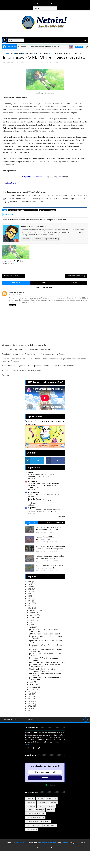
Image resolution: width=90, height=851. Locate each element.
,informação (43, 62)
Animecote (68, 46)
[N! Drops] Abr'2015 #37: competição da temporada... (45, 679)
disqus (44, 283)
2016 (30, 606)
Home (5, 53)
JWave (30, 473)
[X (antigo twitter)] (47, 2)
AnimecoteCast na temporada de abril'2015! (47, 662)
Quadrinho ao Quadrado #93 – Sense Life (43, 494)
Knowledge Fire (16, 292)
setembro (34, 617)
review (50, 810)
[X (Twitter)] (38, 748)
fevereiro (33, 687)
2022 (30, 591)
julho (32, 622)
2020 (30, 596)
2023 (30, 589)
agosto (33, 620)
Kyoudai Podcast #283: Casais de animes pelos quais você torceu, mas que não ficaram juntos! (43, 485)
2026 (30, 582)
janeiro (33, 689)
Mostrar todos (61, 516)
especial (30, 806)
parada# (52, 210)
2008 (30, 706)
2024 (30, 586)
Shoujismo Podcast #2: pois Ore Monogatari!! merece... (42, 670)
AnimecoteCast (33, 825)
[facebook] (51, 3)
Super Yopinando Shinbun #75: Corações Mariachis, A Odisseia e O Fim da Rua (44, 511)
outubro (33, 615)
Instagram (37, 239)
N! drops (42, 802)
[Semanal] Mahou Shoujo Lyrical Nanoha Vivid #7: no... (45, 650)
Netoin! (65, 843)
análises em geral (35, 814)
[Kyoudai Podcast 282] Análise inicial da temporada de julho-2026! (27, 47)
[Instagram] (27, 748)
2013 (30, 694)
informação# (32, 210)
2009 (30, 704)
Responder (12, 305)
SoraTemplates (20, 843)
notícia (53, 802)
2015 (30, 608)
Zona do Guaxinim (36, 499)
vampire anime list (34, 298)
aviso (11, 53)
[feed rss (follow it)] (38, 3)
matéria (40, 810)
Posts (31, 522)
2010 (30, 701)
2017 (30, 603)
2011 (30, 699)
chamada (19, 53)
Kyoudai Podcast (46, 806)
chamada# (20, 210)
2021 (30, 594)
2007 (30, 708)
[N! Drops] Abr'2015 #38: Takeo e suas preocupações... (44, 666)
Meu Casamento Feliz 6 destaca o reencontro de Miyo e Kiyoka (41, 475)
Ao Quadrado (33, 492)
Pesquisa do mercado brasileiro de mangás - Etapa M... (46, 637)
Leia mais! (29, 744)
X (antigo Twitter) (52, 239)
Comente (58, 522)
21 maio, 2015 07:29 (16, 295)
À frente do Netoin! (13, 720)
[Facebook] (33, 748)
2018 (30, 601)
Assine (45, 778)
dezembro (34, 610)
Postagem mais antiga (76, 276)
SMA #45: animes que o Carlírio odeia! (44, 634)
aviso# (11, 210)
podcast (30, 802)
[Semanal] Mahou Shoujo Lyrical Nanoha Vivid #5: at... (45, 674)
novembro (34, 613)
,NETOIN (52, 62)
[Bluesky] (42, 846)
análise (30, 798)
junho (32, 625)
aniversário (50, 825)
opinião (41, 798)
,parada (58, 62)
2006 (30, 711)
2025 (30, 584)
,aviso (29, 62)
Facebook (52, 177)
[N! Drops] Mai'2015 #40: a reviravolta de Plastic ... (45, 646)
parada (45, 53)
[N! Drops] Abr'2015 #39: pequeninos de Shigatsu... (45, 655)
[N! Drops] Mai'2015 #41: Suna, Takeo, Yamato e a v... (44, 630)
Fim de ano (31, 829)
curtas (29, 810)
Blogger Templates (48, 843)
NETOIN (38, 53)
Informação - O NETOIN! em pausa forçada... (14, 262)
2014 (30, 692)
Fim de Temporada (35, 817)
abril (31, 682)
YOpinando (33, 508)
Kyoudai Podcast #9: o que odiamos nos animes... (45, 642)
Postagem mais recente (13, 276)
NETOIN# (43, 210)
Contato (31, 720)
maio (32, 627)
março (32, 684)
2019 (30, 598)
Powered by (39, 785)
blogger (16, 283)
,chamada (35, 62)
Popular (45, 522)
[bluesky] (42, 2)
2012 (30, 696)
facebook (73, 283)
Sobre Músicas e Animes (37, 821)
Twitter (65, 177)
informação (28, 53)
